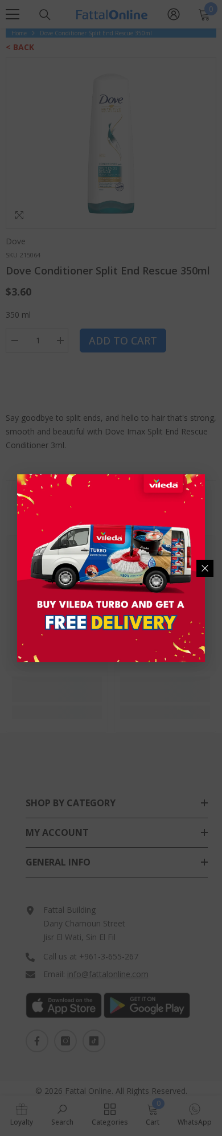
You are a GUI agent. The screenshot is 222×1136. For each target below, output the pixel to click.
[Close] (204, 568)
